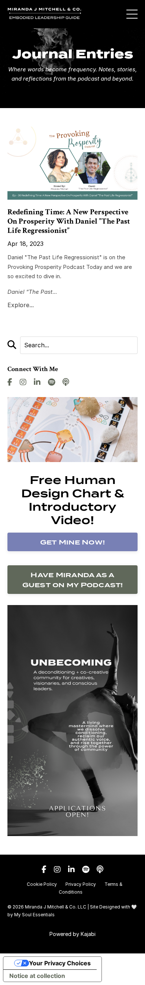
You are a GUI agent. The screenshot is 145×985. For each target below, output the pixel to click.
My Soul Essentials (34, 914)
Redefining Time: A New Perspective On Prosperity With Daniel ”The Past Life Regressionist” (68, 221)
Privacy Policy (80, 884)
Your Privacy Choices (60, 963)
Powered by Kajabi (72, 934)
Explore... (20, 305)
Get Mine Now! (72, 542)
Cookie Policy (42, 884)
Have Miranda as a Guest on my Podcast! (72, 580)
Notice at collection (37, 975)
